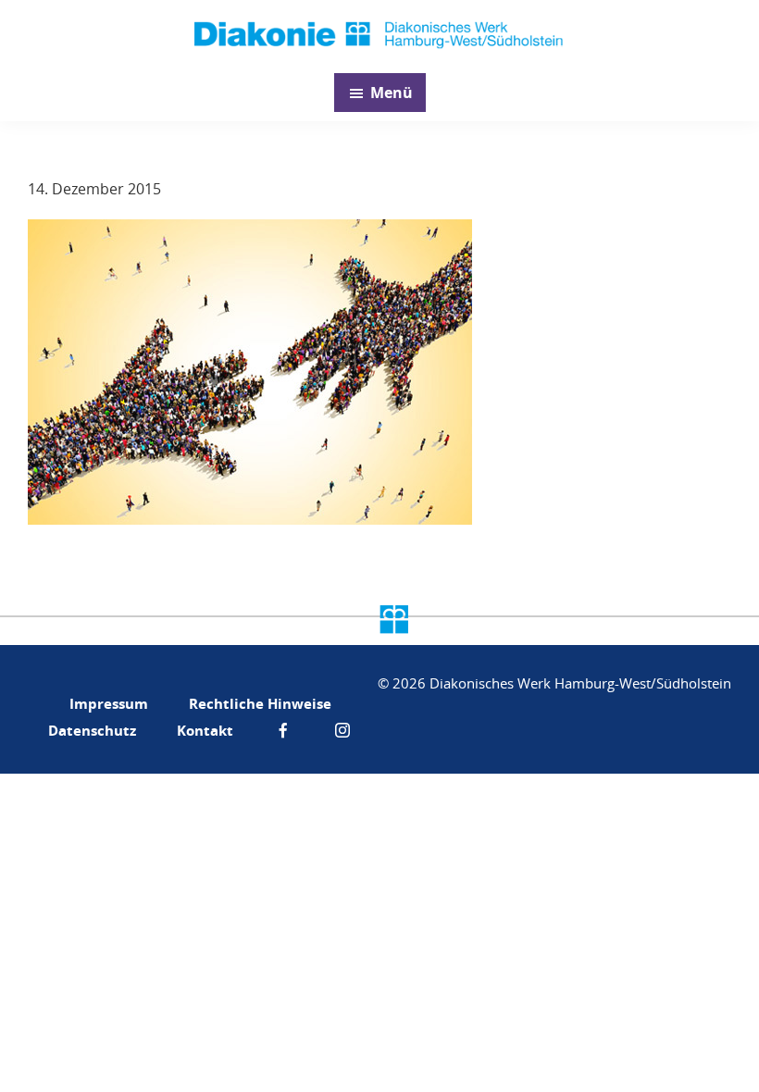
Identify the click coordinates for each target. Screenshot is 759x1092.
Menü (391, 92)
